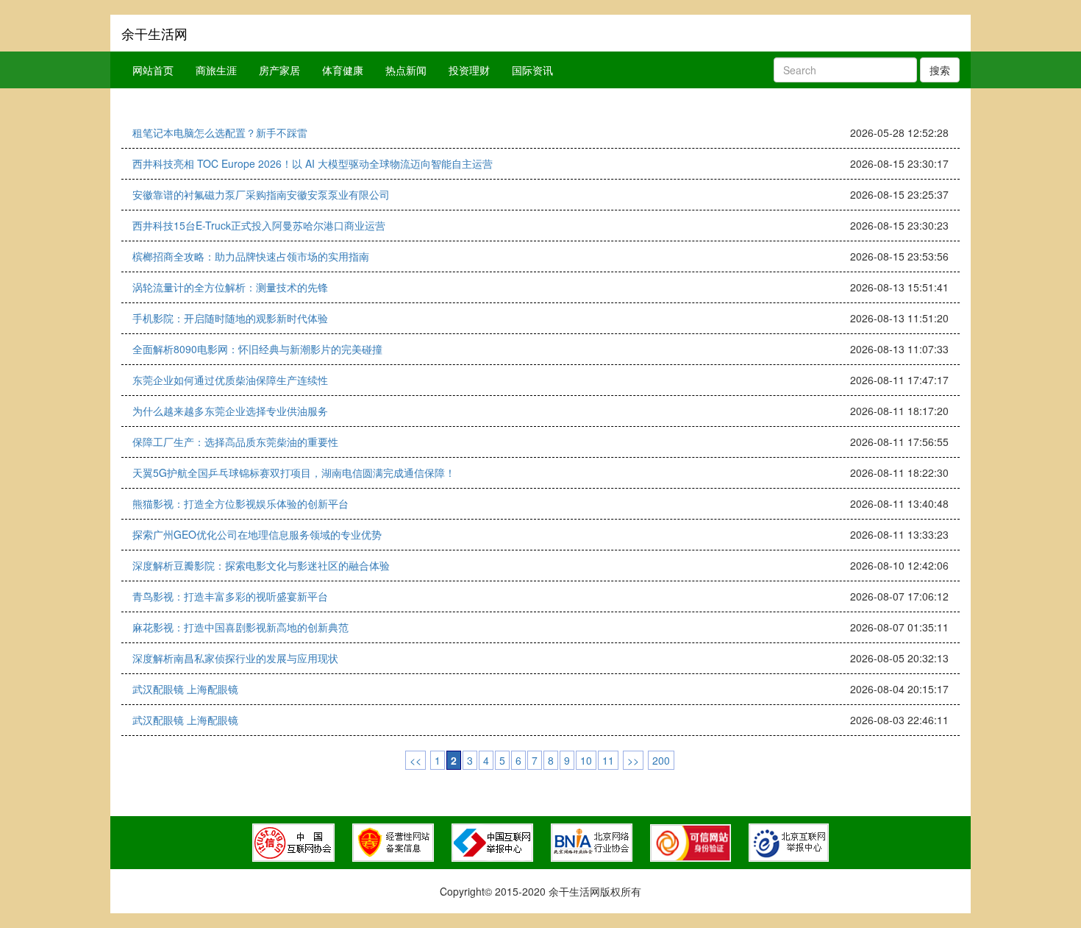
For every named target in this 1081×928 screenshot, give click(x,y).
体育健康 (342, 70)
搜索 (940, 70)
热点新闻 (406, 70)
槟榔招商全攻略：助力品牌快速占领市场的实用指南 (250, 256)
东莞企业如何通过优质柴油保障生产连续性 (230, 379)
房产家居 (279, 70)
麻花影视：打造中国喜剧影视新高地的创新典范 (240, 627)
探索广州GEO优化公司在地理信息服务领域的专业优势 (257, 534)
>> (633, 760)
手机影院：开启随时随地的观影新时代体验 (230, 318)
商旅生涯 (216, 70)
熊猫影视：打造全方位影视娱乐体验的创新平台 (240, 503)
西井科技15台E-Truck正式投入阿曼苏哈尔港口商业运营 (258, 225)
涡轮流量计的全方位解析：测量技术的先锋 (230, 287)
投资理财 (469, 70)
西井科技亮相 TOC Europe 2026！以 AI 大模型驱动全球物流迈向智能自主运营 (312, 163)
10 (586, 760)
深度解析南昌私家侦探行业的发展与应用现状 (235, 658)
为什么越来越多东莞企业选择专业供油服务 (230, 410)
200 (661, 760)
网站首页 (153, 70)
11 (608, 760)
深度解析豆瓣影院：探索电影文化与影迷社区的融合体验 (261, 565)
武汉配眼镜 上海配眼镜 (185, 688)
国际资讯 (532, 70)
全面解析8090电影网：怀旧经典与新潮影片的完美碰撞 (257, 348)
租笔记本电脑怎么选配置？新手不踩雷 (219, 132)
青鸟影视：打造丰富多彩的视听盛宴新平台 (230, 596)
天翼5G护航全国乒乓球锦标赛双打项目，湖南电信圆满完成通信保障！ (293, 472)
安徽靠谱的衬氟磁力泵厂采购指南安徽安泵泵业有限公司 (261, 194)
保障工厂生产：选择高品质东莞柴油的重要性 (235, 441)
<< (415, 760)
